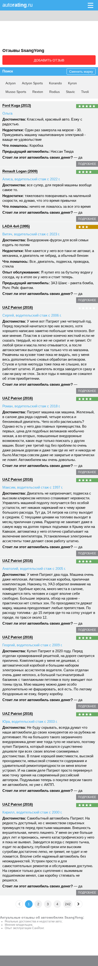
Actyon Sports (32, 83)
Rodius (54, 92)
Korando (55, 83)
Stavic (70, 92)
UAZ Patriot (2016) (17, 307)
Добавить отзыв (49, 60)
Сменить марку (81, 71)
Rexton (37, 92)
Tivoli (85, 92)
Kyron (72, 83)
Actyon (10, 83)
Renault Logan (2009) (20, 171)
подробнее (87, 164)
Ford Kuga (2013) (16, 105)
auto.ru (17, 5)
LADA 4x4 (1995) (16, 226)
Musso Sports (15, 92)
